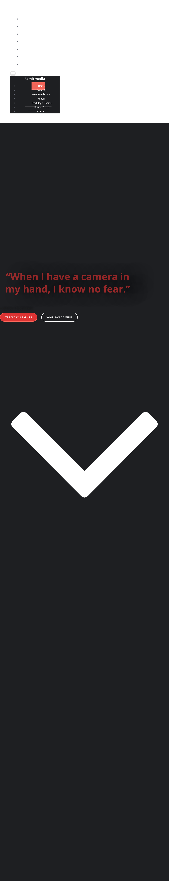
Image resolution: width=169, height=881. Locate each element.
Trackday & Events (88, 49)
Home (88, 19)
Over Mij (88, 26)
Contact (88, 64)
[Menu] (84, 73)
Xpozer (88, 41)
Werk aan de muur (88, 34)
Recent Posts (88, 56)
